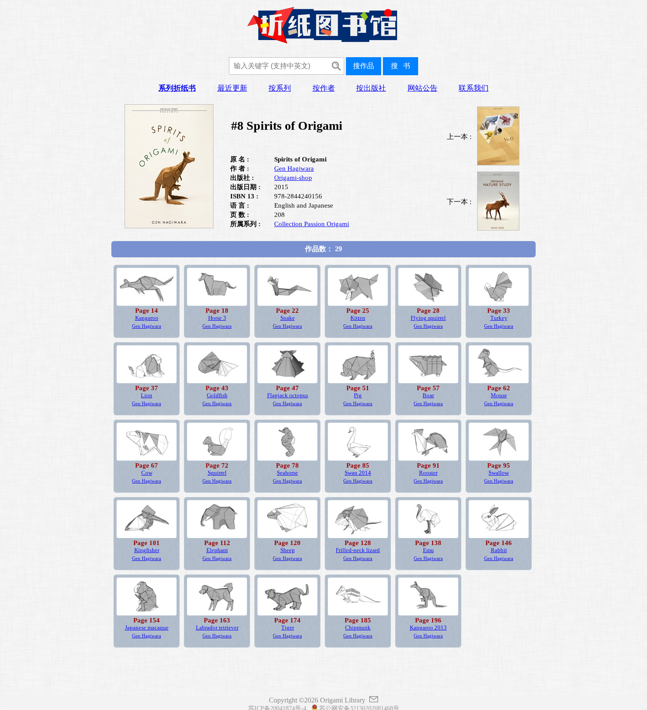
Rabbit (499, 550)
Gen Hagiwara (294, 168)
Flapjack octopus (287, 395)
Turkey (498, 318)
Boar (428, 395)
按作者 (323, 88)
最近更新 (232, 88)
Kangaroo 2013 (428, 628)
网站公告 (422, 88)
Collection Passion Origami (311, 223)
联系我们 (474, 88)
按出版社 (371, 88)
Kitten (357, 318)
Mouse (499, 395)
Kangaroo (146, 318)
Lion (146, 395)
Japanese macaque (147, 628)
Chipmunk (358, 628)
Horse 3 (217, 318)
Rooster (428, 473)
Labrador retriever (217, 628)
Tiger (287, 628)
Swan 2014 (358, 473)
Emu (428, 550)
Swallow (499, 473)
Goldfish (217, 395)
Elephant (217, 550)
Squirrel (217, 473)
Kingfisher (146, 550)
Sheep (287, 550)
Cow (146, 473)
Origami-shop (293, 177)
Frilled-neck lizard (358, 550)
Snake (287, 318)
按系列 (279, 88)
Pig (358, 395)
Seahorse (287, 473)
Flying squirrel (428, 318)
